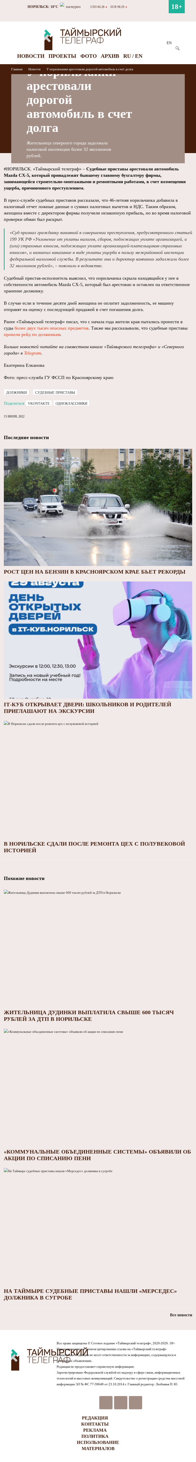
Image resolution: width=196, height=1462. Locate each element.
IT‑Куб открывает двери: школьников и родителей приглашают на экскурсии (87, 707)
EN (169, 43)
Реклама (95, 1430)
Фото (88, 56)
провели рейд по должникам (32, 334)
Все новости (181, 1315)
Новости (30, 56)
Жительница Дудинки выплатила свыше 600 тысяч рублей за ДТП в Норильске (89, 1015)
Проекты (62, 56)
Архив (110, 56)
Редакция (95, 1417)
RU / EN (132, 56)
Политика (94, 1436)
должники (16, 393)
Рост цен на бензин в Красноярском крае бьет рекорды (95, 571)
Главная (17, 69)
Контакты (95, 1424)
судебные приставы (55, 393)
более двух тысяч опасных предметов (52, 328)
